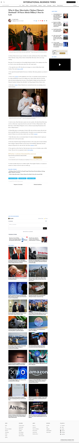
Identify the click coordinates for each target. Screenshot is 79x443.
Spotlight (20, 430)
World (23, 5)
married (16, 76)
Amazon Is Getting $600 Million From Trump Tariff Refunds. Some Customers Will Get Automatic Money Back (37, 381)
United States (48, 432)
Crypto (44, 5)
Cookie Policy (35, 432)
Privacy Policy (40, 159)
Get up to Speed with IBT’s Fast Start (61, 50)
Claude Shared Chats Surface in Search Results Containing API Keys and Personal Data (17, 398)
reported (35, 134)
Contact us (34, 427)
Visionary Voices (21, 425)
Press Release (21, 432)
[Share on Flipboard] (40, 21)
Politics (27, 5)
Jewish (16, 85)
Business (40, 5)
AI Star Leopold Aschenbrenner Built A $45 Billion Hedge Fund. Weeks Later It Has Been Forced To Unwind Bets (17, 296)
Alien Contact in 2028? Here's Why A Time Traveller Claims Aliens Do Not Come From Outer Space (37, 279)
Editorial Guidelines (38, 184)
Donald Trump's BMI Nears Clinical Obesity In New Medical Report (57, 30)
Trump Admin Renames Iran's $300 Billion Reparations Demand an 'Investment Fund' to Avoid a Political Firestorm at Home (17, 261)
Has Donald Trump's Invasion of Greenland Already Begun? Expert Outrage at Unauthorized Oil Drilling (17, 347)
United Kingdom (48, 430)
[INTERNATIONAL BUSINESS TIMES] (39, 2)
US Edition (75, 5)
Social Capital (21, 427)
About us (34, 425)
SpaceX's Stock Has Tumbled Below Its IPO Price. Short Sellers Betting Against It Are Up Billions (38, 416)
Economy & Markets (33, 5)
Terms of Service (33, 159)
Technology (49, 5)
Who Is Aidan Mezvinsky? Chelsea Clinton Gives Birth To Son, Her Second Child (25, 174)
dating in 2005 (20, 69)
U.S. (20, 5)
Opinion (54, 5)
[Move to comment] (47, 21)
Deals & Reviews (60, 5)
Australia (47, 425)
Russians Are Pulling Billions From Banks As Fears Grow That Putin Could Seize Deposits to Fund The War (38, 261)
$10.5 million (30, 150)
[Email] (44, 21)
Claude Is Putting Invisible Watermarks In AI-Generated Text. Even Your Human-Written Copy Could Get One (17, 416)
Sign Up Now (62, 53)
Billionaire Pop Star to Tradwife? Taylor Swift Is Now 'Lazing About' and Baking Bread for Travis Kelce (38, 398)
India (47, 427)
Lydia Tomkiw (15, 19)
